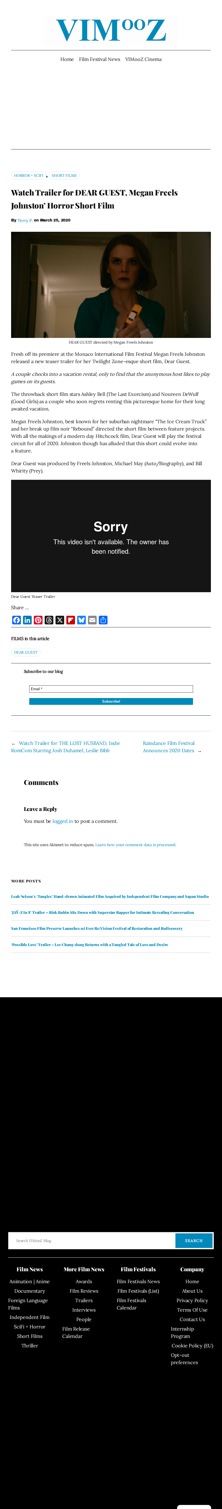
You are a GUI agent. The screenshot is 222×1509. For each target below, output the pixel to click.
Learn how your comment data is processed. (136, 844)
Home (67, 59)
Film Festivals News (138, 1281)
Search (194, 1240)
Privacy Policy (192, 1300)
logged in (63, 821)
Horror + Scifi (28, 175)
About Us (192, 1291)
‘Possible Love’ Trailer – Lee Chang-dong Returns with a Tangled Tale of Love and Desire (89, 944)
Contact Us (192, 1319)
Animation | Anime (29, 1281)
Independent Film (29, 1317)
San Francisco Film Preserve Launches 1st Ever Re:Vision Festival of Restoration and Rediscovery (96, 928)
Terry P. (25, 220)
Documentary (29, 1291)
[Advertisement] (111, 106)
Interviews (84, 1310)
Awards (84, 1281)
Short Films (64, 175)
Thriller (29, 1345)
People (84, 1319)
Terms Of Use (192, 1310)
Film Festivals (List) (138, 1291)
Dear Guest (26, 652)
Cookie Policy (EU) (192, 1345)
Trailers (83, 1300)
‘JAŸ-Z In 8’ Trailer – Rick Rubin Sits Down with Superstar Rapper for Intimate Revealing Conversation (102, 912)
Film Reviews (84, 1291)
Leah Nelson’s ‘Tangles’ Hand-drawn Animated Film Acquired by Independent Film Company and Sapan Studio (110, 896)
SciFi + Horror (29, 1327)
